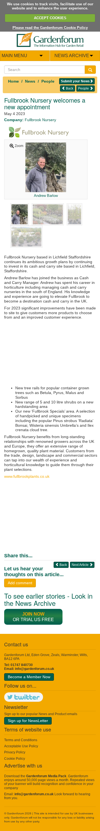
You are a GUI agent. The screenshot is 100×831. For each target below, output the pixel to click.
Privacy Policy (14, 752)
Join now (33, 614)
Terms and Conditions (20, 740)
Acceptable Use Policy (21, 746)
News (30, 81)
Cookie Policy (14, 759)
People (47, 81)
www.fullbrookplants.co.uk (26, 476)
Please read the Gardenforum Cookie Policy (50, 28)
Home (13, 81)
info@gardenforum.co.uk (34, 669)
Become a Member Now (29, 677)
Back (69, 88)
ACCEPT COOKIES (50, 18)
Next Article (80, 565)
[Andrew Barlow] (45, 167)
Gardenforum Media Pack (46, 776)
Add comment (20, 583)
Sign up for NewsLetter (28, 720)
